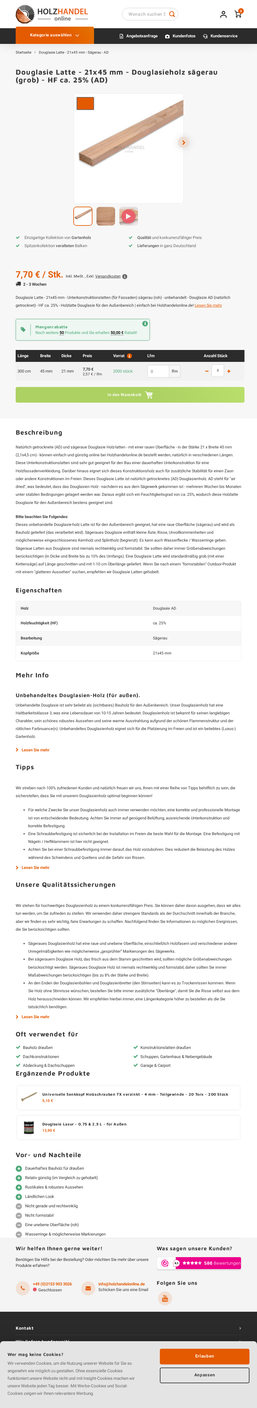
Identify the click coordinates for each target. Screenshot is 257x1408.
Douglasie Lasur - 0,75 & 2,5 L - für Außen (84, 1124)
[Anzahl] (218, 370)
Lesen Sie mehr (208, 305)
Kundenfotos (184, 36)
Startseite (23, 52)
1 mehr (229, 371)
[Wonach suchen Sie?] (172, 14)
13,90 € (48, 1130)
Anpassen (204, 1375)
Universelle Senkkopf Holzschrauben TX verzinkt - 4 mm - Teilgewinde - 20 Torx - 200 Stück (135, 1094)
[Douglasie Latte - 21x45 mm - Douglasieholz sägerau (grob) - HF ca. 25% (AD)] (128, 148)
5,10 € (47, 1101)
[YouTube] (165, 1298)
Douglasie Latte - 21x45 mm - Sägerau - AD (74, 52)
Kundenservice (224, 36)
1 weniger (207, 371)
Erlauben (204, 1356)
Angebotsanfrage (142, 36)
